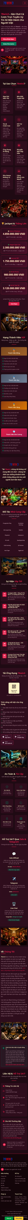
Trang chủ (3, 1176)
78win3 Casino (5, 1187)
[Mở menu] (25, 3)
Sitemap (17, 1183)
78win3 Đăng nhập (6, 1190)
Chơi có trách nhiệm (20, 1181)
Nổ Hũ (2, 1185)
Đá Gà (2, 1183)
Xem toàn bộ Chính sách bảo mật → (15, 1064)
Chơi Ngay (14, 304)
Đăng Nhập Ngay (8, 39)
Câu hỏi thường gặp (20, 1178)
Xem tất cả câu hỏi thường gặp (13, 1138)
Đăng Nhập (19, 1218)
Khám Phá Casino (8, 44)
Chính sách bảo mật (6, 1201)
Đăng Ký (9, 1218)
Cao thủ (3, 1178)
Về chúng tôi (18, 1176)
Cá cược (3, 1181)
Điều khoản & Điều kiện (6, 1197)
